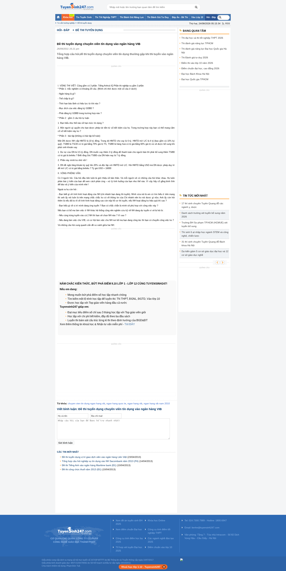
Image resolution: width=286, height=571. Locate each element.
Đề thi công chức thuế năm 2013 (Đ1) (81, 469)
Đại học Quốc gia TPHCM (194, 79)
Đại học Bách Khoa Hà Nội (195, 74)
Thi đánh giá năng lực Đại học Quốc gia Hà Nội (204, 50)
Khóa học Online (156, 520)
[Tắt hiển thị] (164, 567)
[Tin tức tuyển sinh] (76, 6)
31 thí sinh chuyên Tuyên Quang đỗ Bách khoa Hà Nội (203, 243)
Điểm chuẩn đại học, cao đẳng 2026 (200, 68)
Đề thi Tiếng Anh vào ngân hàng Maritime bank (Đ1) (89, 465)
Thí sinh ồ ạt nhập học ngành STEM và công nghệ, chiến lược (205, 234)
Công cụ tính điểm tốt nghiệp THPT (159, 531)
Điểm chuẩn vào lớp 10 (160, 547)
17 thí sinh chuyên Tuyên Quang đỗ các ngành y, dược (202, 205)
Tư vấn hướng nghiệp (66, 23)
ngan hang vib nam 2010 (157, 403)
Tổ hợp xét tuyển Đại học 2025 (129, 549)
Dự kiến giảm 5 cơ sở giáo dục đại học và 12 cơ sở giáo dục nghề (205, 253)
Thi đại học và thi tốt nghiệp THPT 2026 (202, 38)
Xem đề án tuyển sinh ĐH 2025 (129, 522)
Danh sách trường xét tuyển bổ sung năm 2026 (203, 215)
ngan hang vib (134, 403)
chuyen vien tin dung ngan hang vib (86, 403)
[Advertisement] (117, 75)
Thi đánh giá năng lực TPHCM (197, 43)
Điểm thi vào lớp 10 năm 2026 (197, 63)
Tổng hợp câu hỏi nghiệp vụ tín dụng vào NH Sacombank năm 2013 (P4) (100, 461)
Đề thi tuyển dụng (84, 23)
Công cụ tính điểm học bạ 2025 (129, 540)
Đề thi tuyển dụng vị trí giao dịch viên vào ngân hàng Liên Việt (94, 457)
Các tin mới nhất (68, 452)
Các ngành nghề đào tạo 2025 (161, 540)
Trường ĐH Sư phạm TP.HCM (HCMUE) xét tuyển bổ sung (204, 224)
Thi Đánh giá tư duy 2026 (194, 57)
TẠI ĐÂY (129, 324)
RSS (227, 23)
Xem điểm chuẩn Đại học (129, 529)
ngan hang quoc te (116, 403)
